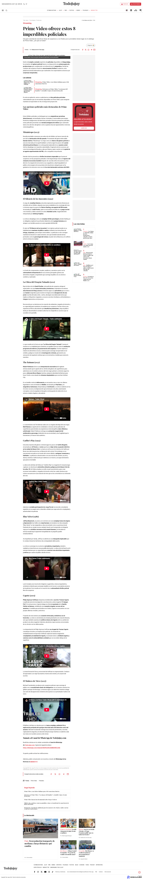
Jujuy (60, 10)
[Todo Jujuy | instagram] (38, 871)
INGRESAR (125, 4)
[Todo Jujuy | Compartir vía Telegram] (91, 50)
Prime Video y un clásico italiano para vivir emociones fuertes (41, 791)
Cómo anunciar (107, 871)
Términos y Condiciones (60, 871)
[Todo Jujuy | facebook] (34, 871)
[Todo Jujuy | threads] (49, 871)
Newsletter (94, 10)
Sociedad (81, 865)
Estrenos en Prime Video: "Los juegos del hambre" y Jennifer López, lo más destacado (45, 795)
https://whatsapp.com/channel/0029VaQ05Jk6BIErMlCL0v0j (41, 748)
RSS (96, 871)
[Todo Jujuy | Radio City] (131, 11)
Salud (76, 865)
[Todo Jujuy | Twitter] (41, 871)
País (66, 10)
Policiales (85, 10)
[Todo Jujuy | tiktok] (52, 871)
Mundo (78, 10)
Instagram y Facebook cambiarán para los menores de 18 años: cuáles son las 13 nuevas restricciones (46, 808)
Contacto (101, 871)
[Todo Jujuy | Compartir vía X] (85, 50)
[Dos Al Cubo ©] (134, 878)
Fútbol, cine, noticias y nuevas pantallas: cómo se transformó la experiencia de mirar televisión (46, 803)
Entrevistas (99, 865)
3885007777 (33, 762)
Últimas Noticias (51, 10)
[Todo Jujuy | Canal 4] (126, 11)
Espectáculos (38, 867)
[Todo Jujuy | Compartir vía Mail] (94, 50)
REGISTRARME (136, 4)
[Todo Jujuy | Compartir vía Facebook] (83, 50)
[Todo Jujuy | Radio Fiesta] (140, 11)
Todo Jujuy (25, 20)
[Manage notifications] (139, 872)
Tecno (87, 865)
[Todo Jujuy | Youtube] (45, 871)
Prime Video (66, 62)
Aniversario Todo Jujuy (56, 867)
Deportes (59, 865)
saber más (84, 128)
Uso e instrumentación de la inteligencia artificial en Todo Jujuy (80, 871)
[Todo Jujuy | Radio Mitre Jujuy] (135, 11)
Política (71, 10)
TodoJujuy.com (30, 745)
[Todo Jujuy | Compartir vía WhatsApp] (88, 50)
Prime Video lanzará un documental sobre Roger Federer (40, 799)
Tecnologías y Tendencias (35, 20)
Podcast (92, 865)
